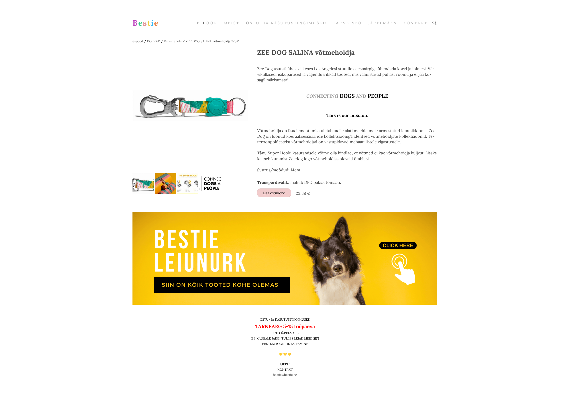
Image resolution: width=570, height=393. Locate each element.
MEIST (232, 22)
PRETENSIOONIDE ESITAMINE (285, 344)
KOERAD (153, 41)
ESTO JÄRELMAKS (285, 333)
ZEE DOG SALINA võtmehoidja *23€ (212, 41)
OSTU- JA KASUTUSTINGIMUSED (285, 319)
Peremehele (173, 41)
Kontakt (415, 22)
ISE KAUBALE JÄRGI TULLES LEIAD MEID (282, 338)
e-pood (207, 22)
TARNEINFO (347, 22)
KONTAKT (285, 370)
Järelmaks (382, 22)
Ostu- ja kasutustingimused (286, 22)
